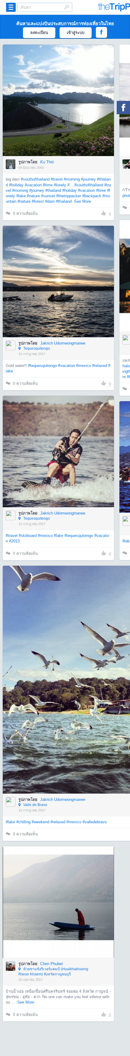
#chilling (23, 822)
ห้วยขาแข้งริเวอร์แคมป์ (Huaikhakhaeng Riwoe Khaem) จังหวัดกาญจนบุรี (53, 971)
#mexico (83, 365)
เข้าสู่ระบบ (75, 32)
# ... (70, 185)
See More (82, 201)
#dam (50, 201)
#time (48, 185)
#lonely (60, 185)
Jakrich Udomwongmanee (62, 343)
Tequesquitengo (36, 348)
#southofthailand (35, 179)
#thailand (53, 190)
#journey (88, 179)
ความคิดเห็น (25, 213)
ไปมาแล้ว (60, 91)
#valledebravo (95, 822)
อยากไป (58, 109)
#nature (33, 196)
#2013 (14, 541)
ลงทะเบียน (39, 32)
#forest (38, 201)
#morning (72, 179)
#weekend (40, 822)
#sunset (48, 196)
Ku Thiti (47, 162)
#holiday (16, 185)
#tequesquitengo (42, 365)
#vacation (33, 185)
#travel (57, 179)
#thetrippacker (68, 196)
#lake (21, 196)
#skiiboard (28, 535)
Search (66, 7)
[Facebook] (123, 107)
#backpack (91, 196)
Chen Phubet (51, 963)
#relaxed (99, 365)
